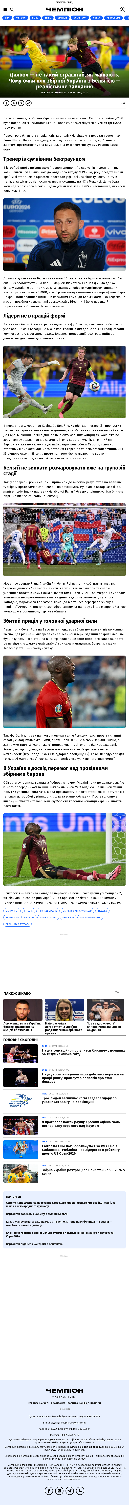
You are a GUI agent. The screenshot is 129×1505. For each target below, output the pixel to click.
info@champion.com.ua (73, 1422)
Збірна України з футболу (77, 911)
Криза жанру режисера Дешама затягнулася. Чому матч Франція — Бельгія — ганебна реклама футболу (59, 1223)
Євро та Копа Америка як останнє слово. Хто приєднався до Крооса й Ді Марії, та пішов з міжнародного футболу (60, 1204)
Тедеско (102, 911)
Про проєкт (58, 1403)
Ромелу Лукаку (48, 917)
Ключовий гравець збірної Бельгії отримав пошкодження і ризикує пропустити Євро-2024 (60, 1234)
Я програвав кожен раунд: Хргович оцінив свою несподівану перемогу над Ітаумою (81, 1124)
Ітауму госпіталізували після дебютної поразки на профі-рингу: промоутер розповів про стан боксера (83, 1078)
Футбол (21, 18)
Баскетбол (80, 18)
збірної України (43, 118)
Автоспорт (113, 18)
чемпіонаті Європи (86, 118)
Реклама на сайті (38, 1403)
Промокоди (64, 1409)
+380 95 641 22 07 (70, 1435)
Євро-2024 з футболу (17, 924)
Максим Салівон (51, 92)
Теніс (48, 18)
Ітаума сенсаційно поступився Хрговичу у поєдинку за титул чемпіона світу (83, 1052)
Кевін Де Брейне (48, 911)
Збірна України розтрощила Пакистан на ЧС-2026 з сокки (83, 1172)
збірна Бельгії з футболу (20, 917)
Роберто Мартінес (90, 917)
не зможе (80, 458)
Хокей (96, 18)
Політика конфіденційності (84, 1403)
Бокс (35, 18)
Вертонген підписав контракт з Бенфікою (34, 1244)
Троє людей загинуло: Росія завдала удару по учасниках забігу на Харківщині (79, 1100)
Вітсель (28, 911)
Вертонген (12, 911)
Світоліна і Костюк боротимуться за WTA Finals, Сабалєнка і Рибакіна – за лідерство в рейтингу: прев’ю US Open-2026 (81, 1149)
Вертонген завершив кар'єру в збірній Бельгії (37, 1214)
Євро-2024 (68, 917)
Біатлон (62, 18)
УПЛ (7, 18)
